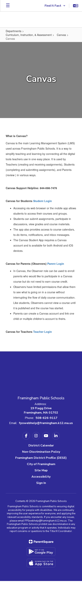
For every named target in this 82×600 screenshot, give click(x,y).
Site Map (41, 470)
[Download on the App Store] (41, 563)
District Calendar (41, 445)
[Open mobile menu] (7, 5)
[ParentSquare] (41, 542)
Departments (13, 31)
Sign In (41, 483)
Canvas (61, 35)
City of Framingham (41, 464)
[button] (55, 5)
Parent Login (55, 264)
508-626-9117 (46, 418)
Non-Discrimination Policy (41, 452)
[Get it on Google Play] (41, 551)
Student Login (42, 201)
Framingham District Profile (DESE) (41, 458)
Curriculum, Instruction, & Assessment (29, 35)
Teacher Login (42, 332)
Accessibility (41, 477)
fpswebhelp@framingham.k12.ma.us (46, 423)
